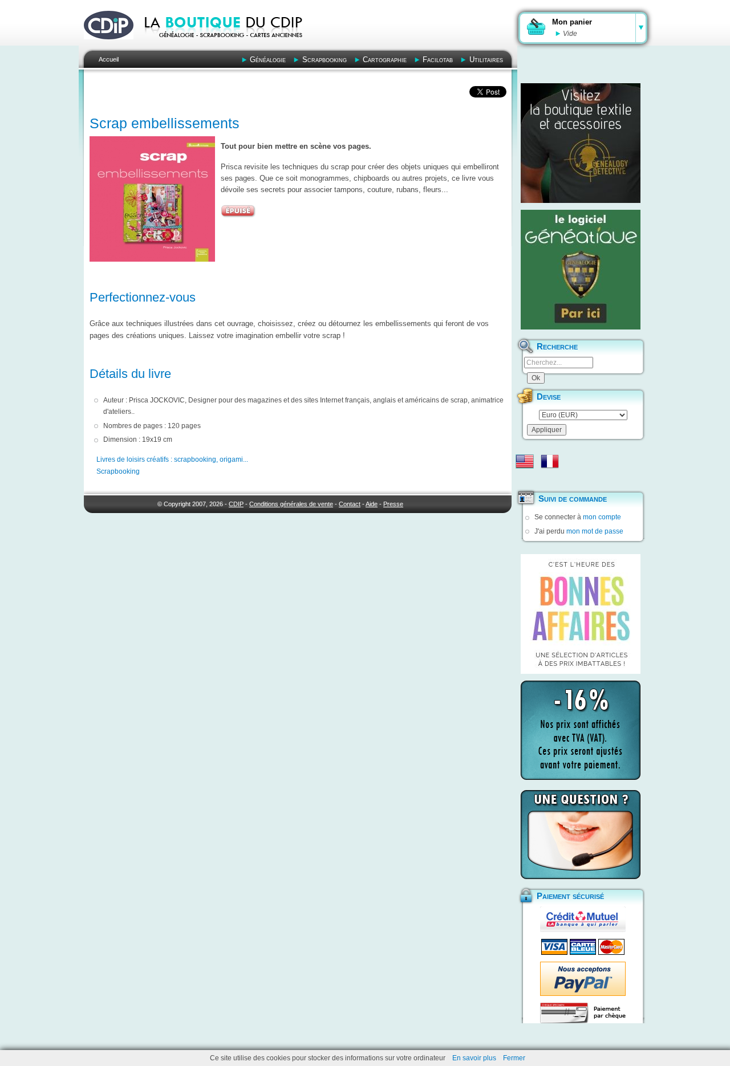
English (525, 461)
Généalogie (268, 59)
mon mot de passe (594, 531)
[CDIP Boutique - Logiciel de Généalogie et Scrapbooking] (226, 46)
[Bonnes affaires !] (581, 614)
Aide (372, 504)
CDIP (236, 504)
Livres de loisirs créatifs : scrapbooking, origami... (172, 459)
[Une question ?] (581, 834)
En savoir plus (474, 1058)
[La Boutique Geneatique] (581, 269)
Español (525, 479)
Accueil (109, 59)
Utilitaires (486, 59)
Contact (349, 504)
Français (550, 461)
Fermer (514, 1058)
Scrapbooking (324, 59)
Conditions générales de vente (291, 504)
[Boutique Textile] (581, 143)
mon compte (602, 517)
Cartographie (385, 59)
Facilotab (438, 59)
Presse (393, 504)
